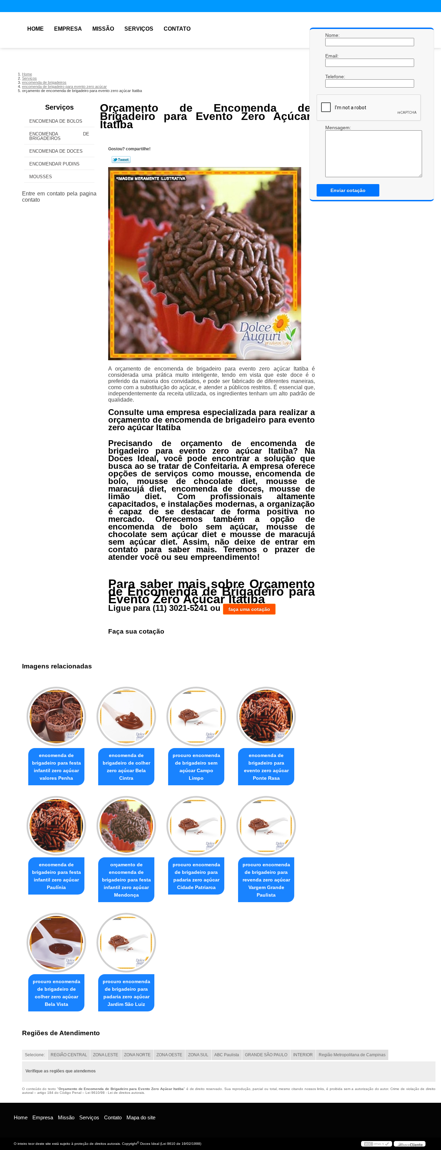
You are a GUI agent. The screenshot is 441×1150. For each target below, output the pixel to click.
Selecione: (35, 1054)
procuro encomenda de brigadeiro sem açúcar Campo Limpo (196, 767)
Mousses (40, 176)
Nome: (332, 35)
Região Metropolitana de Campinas (352, 1054)
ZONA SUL (198, 1054)
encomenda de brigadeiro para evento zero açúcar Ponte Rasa (266, 767)
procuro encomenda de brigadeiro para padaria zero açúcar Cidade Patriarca (196, 876)
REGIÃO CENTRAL (69, 1054)
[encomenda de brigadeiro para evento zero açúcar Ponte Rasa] (266, 716)
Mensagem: (332, 127)
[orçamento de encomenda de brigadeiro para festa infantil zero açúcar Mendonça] (126, 826)
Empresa (68, 29)
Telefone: (332, 76)
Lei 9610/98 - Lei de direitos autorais (114, 1092)
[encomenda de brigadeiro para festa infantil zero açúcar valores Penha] (56, 716)
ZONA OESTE (169, 1054)
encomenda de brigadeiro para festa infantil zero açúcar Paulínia (56, 876)
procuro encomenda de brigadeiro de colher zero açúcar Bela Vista (56, 993)
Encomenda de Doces (56, 151)
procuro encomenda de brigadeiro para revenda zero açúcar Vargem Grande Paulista (266, 880)
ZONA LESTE (105, 1054)
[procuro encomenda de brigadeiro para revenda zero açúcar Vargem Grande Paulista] (266, 826)
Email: (332, 56)
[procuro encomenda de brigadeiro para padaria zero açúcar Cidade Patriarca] (196, 826)
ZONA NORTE (137, 1054)
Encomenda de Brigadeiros (59, 136)
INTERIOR (303, 1054)
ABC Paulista (226, 1054)
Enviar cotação (348, 190)
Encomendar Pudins (54, 164)
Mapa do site (140, 1117)
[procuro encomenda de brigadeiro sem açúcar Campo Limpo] (196, 716)
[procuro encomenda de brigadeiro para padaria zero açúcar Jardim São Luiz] (126, 942)
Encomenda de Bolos (55, 121)
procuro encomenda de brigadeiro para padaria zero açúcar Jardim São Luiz (126, 993)
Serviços (138, 29)
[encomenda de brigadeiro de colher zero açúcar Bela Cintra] (126, 716)
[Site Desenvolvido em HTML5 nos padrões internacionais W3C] (376, 1144)
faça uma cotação (249, 609)
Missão (103, 29)
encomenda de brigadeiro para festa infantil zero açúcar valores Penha (56, 767)
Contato (177, 29)
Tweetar (121, 159)
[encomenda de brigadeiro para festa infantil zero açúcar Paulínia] (56, 826)
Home (35, 29)
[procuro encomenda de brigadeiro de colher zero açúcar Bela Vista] (56, 942)
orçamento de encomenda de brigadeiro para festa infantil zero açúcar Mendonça (126, 880)
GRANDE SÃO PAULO (266, 1054)
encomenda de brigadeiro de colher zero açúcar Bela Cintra (126, 767)
